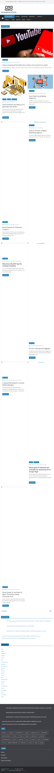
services (33, 739)
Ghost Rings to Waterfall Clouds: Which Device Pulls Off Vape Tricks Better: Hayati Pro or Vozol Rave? (29, 621)
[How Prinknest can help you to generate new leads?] (13, 86)
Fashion (2, 668)
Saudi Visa (21, 739)
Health (7, 19)
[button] (13, 16)
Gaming (2, 670)
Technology (24, 16)
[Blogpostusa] (2, 18)
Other (28, 19)
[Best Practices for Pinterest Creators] (13, 170)
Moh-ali (14, 101)
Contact (3, 752)
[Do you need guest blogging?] (40, 291)
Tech (39, 739)
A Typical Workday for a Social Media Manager (13, 384)
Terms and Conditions (6, 760)
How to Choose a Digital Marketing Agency (37, 131)
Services (18, 19)
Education (31, 16)
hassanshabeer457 (16, 62)
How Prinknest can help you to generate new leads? (13, 105)
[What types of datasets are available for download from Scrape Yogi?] (40, 410)
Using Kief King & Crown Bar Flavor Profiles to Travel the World (20, 626)
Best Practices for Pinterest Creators (12, 228)
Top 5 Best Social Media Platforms (37, 97)
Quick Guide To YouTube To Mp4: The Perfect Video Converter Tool (12, 594)
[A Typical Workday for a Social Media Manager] (13, 368)
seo (27, 739)
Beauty (2, 651)
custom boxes (44, 732)
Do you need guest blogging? (39, 348)
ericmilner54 (16, 224)
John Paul (41, 345)
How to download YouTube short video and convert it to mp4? (25, 65)
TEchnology (45, 739)
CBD (2, 660)
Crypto (26, 732)
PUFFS (14, 739)
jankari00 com (4, 679)
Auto (2, 649)
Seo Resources (8, 16)
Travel (23, 19)
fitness (20, 736)
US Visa (30, 742)
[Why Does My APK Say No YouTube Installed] (13, 249)
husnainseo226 (43, 464)
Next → (51, 611)
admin (42, 127)
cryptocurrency (34, 732)
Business (17, 16)
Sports (2, 692)
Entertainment (4, 666)
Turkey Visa (22, 742)
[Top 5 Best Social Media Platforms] (40, 82)
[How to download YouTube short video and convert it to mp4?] (27, 43)
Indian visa (33, 736)
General (3, 673)
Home (13, 19)
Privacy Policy (4, 757)
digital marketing (6, 736)
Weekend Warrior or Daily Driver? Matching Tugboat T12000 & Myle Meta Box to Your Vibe (26, 631)
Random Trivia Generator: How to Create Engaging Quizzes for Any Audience (19, 638)
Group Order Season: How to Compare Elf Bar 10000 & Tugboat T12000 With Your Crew (34, 2)
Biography (3, 653)
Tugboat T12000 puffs (12, 742)
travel (3, 742)
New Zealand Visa (6, 739)
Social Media (5, 59)
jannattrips (41, 736)
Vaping (41, 742)
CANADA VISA (19, 732)
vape (36, 742)
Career (2, 657)
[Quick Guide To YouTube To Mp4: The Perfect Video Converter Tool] (13, 535)
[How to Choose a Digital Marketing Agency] (40, 122)
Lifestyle (39, 16)
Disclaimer (3, 755)
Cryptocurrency (4, 662)
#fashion (4, 732)
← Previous (4, 611)
